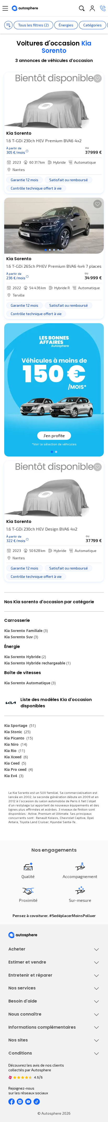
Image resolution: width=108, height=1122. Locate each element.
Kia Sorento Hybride (25, 656)
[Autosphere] (24, 8)
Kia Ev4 (13, 775)
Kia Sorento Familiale (26, 630)
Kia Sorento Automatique (30, 682)
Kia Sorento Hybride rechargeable (37, 662)
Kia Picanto (18, 738)
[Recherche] (82, 8)
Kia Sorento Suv (21, 636)
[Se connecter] (92, 8)
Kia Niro (15, 744)
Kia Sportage (20, 725)
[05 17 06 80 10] (103, 8)
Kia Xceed (16, 756)
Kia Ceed (15, 763)
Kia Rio (14, 750)
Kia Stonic (17, 731)
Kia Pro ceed (18, 769)
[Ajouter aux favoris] (97, 78)
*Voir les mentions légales (54, 444)
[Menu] (5, 8)
